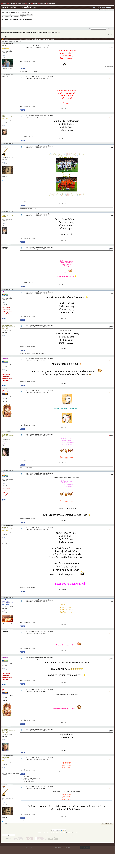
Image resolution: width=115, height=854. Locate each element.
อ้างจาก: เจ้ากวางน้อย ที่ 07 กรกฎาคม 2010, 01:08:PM (66, 477)
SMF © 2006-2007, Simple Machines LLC (56, 832)
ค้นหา (69, 847)
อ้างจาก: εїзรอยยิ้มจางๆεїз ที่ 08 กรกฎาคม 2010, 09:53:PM (66, 791)
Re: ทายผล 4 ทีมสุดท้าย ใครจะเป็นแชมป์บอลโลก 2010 (39, 46)
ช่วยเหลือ (60, 847)
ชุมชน (103, 36)
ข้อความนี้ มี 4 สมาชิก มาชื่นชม (27, 61)
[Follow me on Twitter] (5, 319)
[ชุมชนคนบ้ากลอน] (2, 181)
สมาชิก (65, 847)
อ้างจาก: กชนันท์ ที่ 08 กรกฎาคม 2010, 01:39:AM (67, 694)
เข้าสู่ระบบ (19, 12)
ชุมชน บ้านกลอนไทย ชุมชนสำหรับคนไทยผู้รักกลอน (11, 32)
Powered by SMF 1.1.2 (41, 832)
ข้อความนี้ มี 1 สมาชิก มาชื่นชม (27, 282)
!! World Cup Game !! (31, 32)
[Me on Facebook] (4, 319)
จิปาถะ (24, 32)
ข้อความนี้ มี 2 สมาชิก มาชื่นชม (27, 238)
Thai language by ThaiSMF (73, 832)
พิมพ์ (111, 36)
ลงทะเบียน (26, 12)
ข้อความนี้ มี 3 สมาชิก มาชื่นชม (27, 106)
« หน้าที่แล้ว (106, 35)
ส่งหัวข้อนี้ (107, 36)
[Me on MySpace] (2, 319)
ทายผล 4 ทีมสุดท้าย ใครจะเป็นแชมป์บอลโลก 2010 (50, 32)
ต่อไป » (111, 35)
